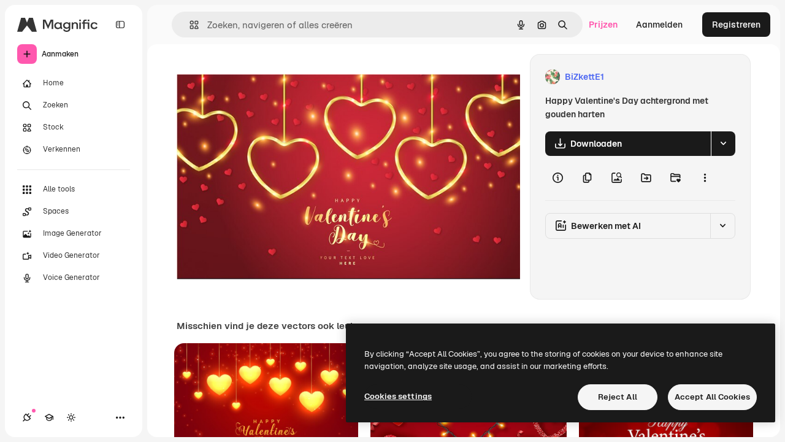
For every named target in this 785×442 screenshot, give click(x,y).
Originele (257, 77)
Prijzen (603, 24)
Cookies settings (398, 396)
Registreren (736, 24)
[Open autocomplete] (189, 24)
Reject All (617, 397)
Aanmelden (659, 24)
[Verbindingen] (27, 417)
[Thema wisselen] (71, 417)
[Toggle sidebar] (120, 24)
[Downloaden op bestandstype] (723, 143)
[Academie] (49, 417)
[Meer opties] (704, 178)
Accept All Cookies (712, 397)
